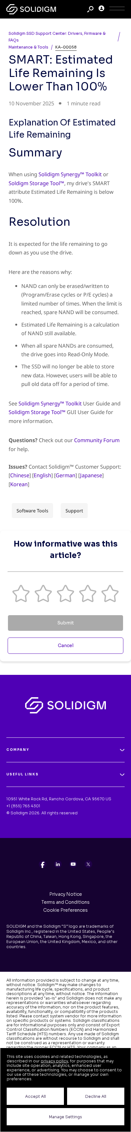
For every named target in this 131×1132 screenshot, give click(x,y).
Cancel (65, 645)
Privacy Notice (65, 894)
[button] (21, 593)
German (65, 475)
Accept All (35, 1096)
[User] (101, 9)
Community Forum (97, 440)
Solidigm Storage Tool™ (37, 412)
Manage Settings (65, 1116)
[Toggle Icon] (117, 9)
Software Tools (32, 511)
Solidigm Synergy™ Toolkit (70, 174)
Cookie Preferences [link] (65, 910)
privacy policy (54, 1061)
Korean (19, 484)
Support (74, 511)
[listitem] (42, 864)
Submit (65, 623)
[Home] (31, 9)
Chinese (19, 475)
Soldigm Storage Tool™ (36, 183)
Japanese (91, 475)
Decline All (95, 1096)
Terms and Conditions (65, 902)
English (42, 475)
